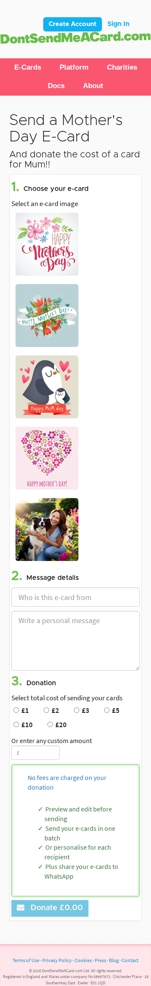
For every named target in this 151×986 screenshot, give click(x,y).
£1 (24, 710)
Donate (54, 908)
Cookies (83, 960)
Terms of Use (26, 960)
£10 (26, 724)
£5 (114, 710)
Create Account (72, 24)
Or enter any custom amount (51, 740)
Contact (130, 960)
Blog (114, 960)
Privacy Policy (57, 960)
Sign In (118, 24)
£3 (84, 710)
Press (100, 960)
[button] (27, 67)
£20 (60, 724)
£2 (54, 710)
